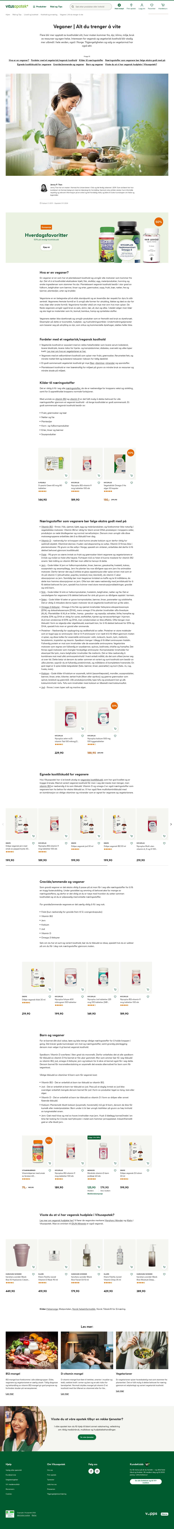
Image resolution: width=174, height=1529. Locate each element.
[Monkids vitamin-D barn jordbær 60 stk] (103, 1151)
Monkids (91, 1170)
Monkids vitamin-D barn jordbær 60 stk (98, 1174)
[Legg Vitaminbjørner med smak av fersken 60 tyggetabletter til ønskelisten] (49, 1170)
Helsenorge (52, 1309)
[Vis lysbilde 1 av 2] (56, 865)
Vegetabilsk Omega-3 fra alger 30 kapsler (115, 486)
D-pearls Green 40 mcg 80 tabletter (50, 486)
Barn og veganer (94, 64)
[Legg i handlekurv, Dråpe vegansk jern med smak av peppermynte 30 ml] (33, 836)
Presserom (51, 1489)
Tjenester (50, 1480)
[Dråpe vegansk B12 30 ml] (120, 824)
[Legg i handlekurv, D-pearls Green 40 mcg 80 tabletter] (66, 475)
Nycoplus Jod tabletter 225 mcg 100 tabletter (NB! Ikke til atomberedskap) (99, 1001)
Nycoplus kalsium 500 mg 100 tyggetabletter (98, 740)
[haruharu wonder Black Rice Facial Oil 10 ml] (87, 1255)
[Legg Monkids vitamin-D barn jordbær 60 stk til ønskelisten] (115, 1170)
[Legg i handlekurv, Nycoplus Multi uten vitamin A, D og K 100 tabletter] (164, 836)
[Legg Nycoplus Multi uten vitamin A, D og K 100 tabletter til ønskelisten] (164, 843)
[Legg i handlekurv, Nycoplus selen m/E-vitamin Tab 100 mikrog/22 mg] (82, 728)
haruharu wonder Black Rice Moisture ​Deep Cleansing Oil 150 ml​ (147, 1278)
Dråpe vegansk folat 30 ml (33, 999)
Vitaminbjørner (28, 1170)
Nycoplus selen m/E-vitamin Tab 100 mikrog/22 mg (66, 740)
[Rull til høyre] (171, 824)
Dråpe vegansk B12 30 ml (115, 846)
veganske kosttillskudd (92, 779)
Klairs (129, 1220)
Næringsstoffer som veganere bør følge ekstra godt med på (135, 60)
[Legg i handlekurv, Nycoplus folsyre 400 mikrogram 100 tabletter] (82, 989)
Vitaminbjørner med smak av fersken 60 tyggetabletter (33, 1174)
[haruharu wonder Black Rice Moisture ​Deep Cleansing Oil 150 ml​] (152, 1255)
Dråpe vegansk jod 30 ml (82, 846)
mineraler (110, 363)
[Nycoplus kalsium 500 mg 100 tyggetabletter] (103, 717)
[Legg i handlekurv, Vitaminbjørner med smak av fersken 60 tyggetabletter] (49, 1163)
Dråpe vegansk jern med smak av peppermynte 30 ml (17, 847)
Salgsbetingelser (12, 1480)
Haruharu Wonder (114, 1220)
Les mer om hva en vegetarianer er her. (66, 351)
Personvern (10, 1489)
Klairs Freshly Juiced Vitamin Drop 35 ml (112, 1278)
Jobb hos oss (52, 1484)
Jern (43, 565)
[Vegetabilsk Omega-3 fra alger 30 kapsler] (120, 464)
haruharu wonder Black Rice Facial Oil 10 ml (81, 1278)
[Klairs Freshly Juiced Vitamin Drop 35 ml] (120, 1255)
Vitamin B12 (47, 526)
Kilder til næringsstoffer (91, 60)
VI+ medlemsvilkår (13, 1484)
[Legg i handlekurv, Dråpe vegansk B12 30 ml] (131, 836)
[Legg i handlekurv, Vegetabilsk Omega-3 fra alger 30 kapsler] (131, 475)
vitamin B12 (60, 399)
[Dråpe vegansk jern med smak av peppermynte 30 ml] (21, 824)
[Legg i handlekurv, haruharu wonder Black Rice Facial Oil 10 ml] (98, 1267)
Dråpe (8, 843)
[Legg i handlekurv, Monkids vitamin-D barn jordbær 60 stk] (115, 1163)
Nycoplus (75, 482)
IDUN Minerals (78, 1223)
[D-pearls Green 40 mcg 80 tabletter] (54, 464)
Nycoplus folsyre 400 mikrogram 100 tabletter (65, 1000)
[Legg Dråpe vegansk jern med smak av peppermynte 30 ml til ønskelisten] (33, 843)
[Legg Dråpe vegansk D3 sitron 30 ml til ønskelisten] (148, 1170)
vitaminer (99, 363)
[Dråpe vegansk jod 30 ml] (87, 824)
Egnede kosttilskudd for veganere (34, 64)
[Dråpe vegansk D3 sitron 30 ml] (136, 1151)
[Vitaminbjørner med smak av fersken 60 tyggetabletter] (38, 1151)
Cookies (9, 1494)
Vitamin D (46, 540)
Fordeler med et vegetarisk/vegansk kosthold (54, 60)
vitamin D (75, 399)
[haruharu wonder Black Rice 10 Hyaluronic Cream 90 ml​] (21, 1255)
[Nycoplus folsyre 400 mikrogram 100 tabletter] (71, 978)
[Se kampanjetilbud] (46, 237)
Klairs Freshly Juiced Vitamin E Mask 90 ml (48, 1278)
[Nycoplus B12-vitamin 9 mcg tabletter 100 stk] (87, 464)
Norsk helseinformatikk (83, 1309)
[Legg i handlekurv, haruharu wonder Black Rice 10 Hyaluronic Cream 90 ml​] (33, 1267)
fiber (92, 363)
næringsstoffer (73, 388)
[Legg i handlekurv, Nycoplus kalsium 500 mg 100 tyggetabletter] (115, 728)
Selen (44, 599)
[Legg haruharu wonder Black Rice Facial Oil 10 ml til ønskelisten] (98, 1274)
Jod (43, 687)
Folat (43, 554)
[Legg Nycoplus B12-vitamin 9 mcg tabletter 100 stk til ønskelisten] (98, 482)
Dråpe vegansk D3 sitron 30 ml (131, 1174)
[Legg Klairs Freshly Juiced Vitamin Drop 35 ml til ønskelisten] (131, 1274)
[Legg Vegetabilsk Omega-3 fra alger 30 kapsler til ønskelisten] (131, 482)
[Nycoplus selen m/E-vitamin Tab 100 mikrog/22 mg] (71, 717)
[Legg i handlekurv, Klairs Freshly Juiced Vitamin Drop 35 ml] (131, 1267)
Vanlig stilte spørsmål (14, 1470)
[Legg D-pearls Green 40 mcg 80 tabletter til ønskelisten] (66, 482)
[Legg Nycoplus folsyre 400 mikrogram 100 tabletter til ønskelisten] (82, 996)
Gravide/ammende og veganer (68, 64)
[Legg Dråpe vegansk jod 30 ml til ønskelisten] (98, 843)
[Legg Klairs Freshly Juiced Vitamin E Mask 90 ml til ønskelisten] (66, 1274)
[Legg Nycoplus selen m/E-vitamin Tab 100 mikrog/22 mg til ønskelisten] (82, 736)
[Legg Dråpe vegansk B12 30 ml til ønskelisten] (131, 843)
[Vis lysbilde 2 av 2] (137, 865)
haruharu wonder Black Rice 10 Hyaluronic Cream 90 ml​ (17, 1278)
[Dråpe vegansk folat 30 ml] (38, 978)
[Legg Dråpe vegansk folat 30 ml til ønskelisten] (49, 996)
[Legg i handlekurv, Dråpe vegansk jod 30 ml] (98, 836)
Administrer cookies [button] (23, 1515)
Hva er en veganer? (19, 60)
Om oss (50, 1470)
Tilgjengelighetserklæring (56, 1494)
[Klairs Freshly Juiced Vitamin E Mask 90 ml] (54, 1255)
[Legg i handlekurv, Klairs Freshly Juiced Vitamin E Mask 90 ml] (66, 1267)
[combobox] (91, 6)
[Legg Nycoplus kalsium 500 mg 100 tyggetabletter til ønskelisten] (115, 736)
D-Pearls (42, 482)
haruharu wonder (13, 1274)
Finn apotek (51, 1475)
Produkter (41, 6)
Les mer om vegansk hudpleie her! (57, 1220)
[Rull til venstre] (3, 824)
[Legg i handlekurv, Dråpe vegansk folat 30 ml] (49, 989)
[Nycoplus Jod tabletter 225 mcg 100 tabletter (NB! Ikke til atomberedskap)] (103, 978)
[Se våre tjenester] (87, 1429)
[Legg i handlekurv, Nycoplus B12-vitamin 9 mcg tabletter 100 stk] (98, 475)
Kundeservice (11, 1475)
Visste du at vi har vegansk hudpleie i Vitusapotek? (131, 64)
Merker (34, 1515)
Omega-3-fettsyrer (50, 607)
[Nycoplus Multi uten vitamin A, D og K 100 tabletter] (152, 824)
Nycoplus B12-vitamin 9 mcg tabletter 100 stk (81, 486)
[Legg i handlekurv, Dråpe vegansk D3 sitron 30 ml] (148, 1163)
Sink (43, 592)
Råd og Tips (56, 6)
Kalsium (45, 673)
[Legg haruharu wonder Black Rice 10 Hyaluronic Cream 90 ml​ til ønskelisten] (33, 1274)
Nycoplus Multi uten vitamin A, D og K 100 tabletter (146, 847)
